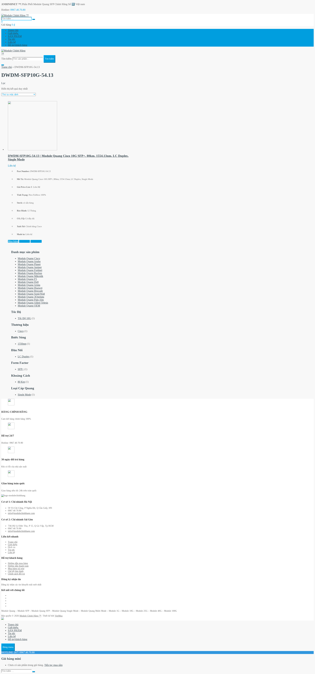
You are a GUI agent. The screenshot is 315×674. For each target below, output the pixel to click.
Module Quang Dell (28, 282)
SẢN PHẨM (15, 36)
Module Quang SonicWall (31, 293)
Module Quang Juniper (30, 267)
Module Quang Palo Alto (31, 299)
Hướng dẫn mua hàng (18, 563)
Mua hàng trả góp (16, 568)
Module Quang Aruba (29, 261)
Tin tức (11, 39)
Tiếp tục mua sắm (53, 665)
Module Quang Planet (29, 264)
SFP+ (21, 369)
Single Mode (24, 394)
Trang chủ (13, 30)
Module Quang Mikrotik (30, 276)
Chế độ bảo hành (15, 571)
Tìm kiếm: (6, 58)
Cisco (21, 331)
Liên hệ (12, 42)
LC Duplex (24, 356)
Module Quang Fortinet (30, 270)
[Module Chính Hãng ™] (15, 15)
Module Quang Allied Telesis (33, 302)
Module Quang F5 (27, 279)
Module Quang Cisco (29, 258)
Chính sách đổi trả (16, 574)
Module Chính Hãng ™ (30, 616)
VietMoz (59, 616)
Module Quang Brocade (30, 290)
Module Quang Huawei (30, 288)
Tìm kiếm (49, 59)
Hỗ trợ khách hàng (17, 45)
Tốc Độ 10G (24, 318)
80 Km (21, 381)
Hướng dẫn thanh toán (18, 566)
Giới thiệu (13, 33)
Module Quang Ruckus (30, 273)
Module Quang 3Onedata (31, 296)
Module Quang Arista (29, 285)
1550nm (22, 343)
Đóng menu (8, 647)
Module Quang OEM (29, 305)
